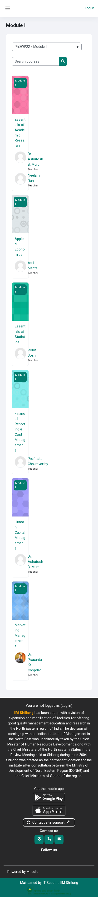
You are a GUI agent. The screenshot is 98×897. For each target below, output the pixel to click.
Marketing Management (20, 635)
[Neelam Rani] (20, 180)
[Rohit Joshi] (20, 355)
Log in (89, 8)
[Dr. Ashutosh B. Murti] (20, 161)
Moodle (32, 872)
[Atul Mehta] (20, 268)
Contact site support (48, 822)
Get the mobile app (49, 789)
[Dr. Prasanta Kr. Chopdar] (20, 664)
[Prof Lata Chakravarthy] (20, 463)
